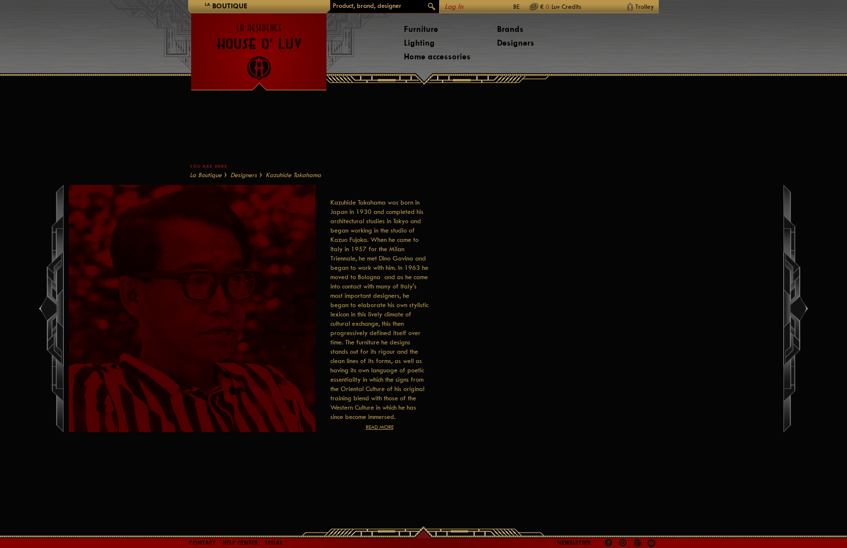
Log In (454, 6)
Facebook (608, 543)
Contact (202, 542)
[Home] (258, 47)
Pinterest (623, 543)
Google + (638, 544)
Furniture (421, 29)
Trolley (644, 6)
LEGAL (274, 542)
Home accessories (437, 56)
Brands (510, 29)
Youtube (651, 543)
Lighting (419, 43)
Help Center (240, 542)
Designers (515, 43)
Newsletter (574, 542)
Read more (380, 427)
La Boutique (206, 175)
